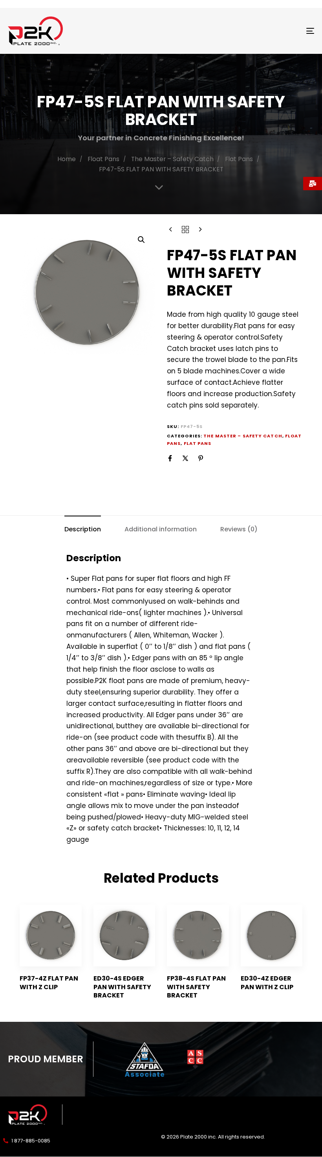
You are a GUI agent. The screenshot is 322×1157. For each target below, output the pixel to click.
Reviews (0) (239, 529)
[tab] (82, 529)
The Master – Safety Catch (172, 159)
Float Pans (103, 159)
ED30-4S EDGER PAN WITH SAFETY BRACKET (122, 987)
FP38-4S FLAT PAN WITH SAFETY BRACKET (196, 987)
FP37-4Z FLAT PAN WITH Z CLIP (49, 982)
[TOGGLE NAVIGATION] (263, 31)
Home (66, 159)
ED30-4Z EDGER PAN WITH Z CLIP (267, 982)
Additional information (160, 529)
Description (82, 529)
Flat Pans (239, 159)
